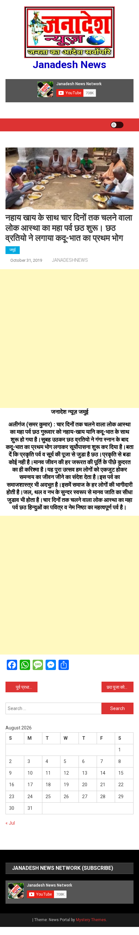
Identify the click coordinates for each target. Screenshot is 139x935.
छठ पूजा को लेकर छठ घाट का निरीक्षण (120, 687)
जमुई (12, 250)
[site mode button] (117, 125)
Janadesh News (69, 64)
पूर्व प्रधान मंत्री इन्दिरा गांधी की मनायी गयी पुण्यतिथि (26, 687)
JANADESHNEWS (70, 260)
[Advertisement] (69, 338)
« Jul (10, 823)
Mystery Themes (91, 920)
